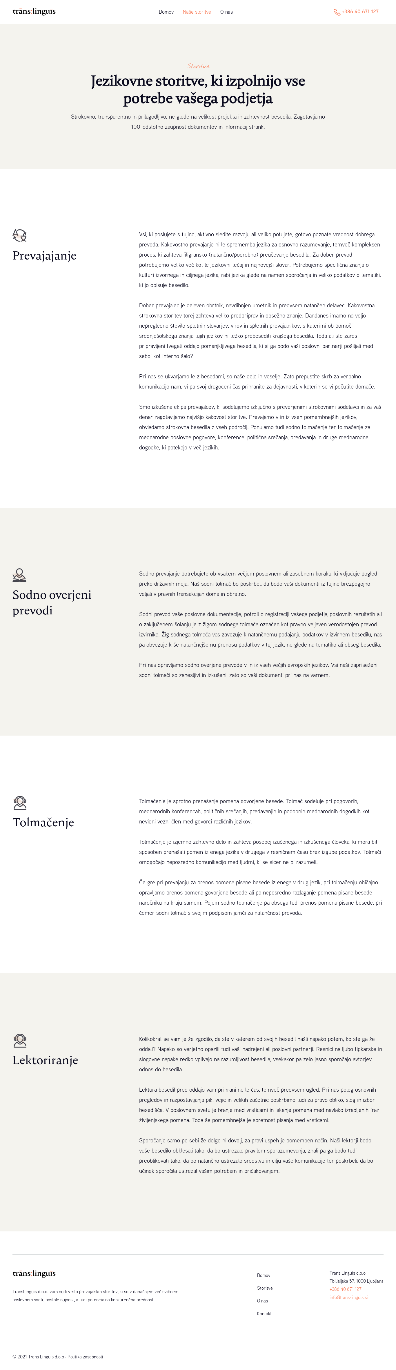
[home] (37, 12)
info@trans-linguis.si (349, 1297)
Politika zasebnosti (85, 1357)
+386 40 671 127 (360, 11)
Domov (166, 11)
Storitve (265, 1288)
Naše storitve (197, 11)
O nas (226, 11)
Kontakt (264, 1313)
